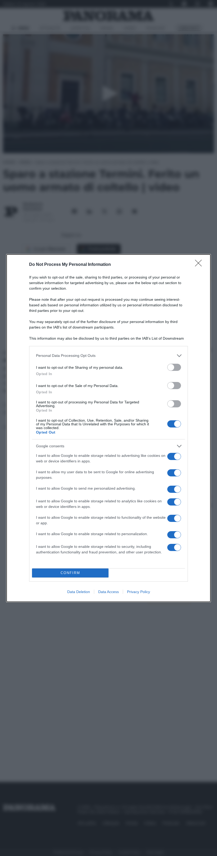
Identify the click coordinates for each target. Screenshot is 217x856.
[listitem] (108, 355)
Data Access (108, 592)
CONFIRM (70, 573)
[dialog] (108, 428)
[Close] (200, 265)
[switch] (174, 367)
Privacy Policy (138, 592)
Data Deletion (78, 592)
